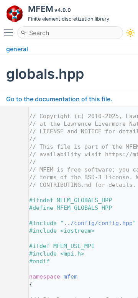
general (17, 49)
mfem (70, 276)
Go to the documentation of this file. (59, 99)
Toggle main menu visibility (10, 32)
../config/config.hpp (98, 223)
